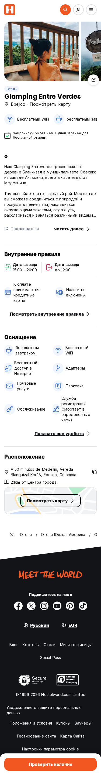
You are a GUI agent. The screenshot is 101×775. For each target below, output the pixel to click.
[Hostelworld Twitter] (31, 606)
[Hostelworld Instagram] (44, 606)
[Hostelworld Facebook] (18, 606)
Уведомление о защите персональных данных (43, 710)
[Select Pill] (65, 9)
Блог (13, 644)
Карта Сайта (72, 736)
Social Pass (50, 657)
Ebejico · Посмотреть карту (41, 104)
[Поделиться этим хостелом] (93, 79)
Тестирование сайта (36, 736)
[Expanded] (11, 534)
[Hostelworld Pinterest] (70, 606)
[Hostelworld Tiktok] (83, 606)
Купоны (63, 723)
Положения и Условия (31, 723)
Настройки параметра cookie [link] (50, 749)
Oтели (50, 644)
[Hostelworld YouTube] (57, 606)
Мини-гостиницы (76, 644)
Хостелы (30, 644)
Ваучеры (83, 723)
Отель (11, 89)
